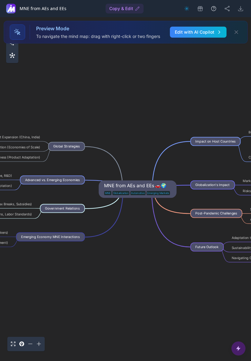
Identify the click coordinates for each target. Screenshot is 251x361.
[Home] (11, 8)
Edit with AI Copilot (194, 32)
